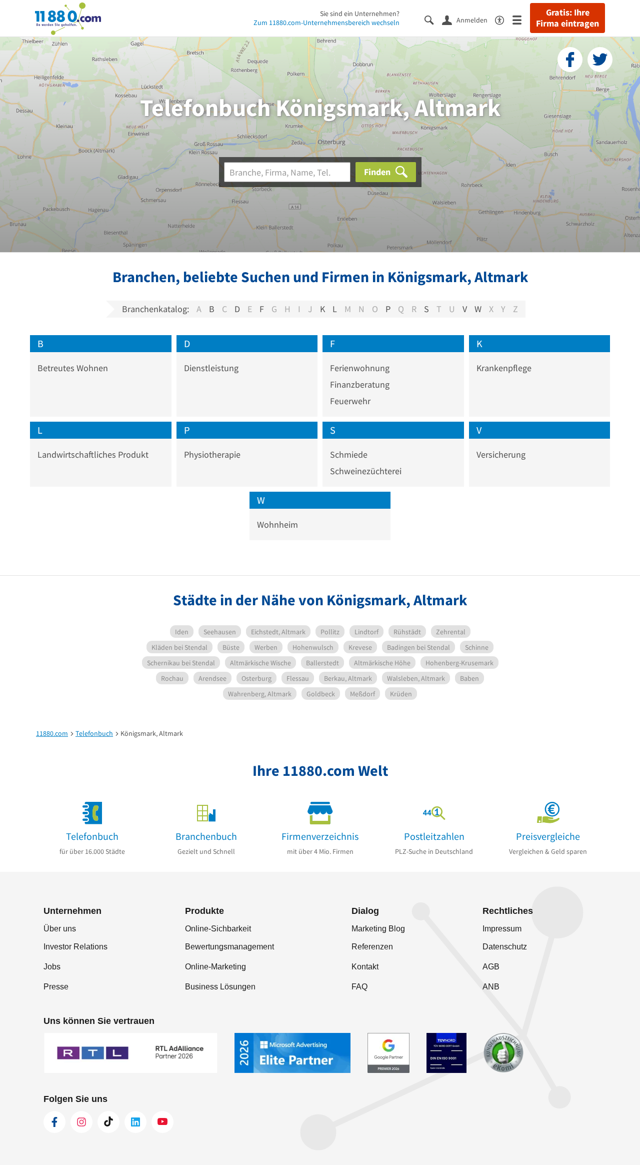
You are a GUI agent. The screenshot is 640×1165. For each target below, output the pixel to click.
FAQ (360, 986)
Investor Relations (76, 946)
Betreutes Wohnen (73, 368)
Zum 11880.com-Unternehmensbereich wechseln (327, 22)
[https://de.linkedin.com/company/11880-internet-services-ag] (135, 1122)
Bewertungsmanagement (229, 946)
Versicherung (501, 454)
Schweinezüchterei (366, 471)
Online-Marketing (215, 966)
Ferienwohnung (360, 368)
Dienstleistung (211, 368)
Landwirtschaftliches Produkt (93, 454)
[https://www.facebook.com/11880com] (55, 1122)
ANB (491, 986)
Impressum (502, 928)
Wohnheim (277, 524)
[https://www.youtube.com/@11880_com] (163, 1122)
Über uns (60, 928)
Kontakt (365, 966)
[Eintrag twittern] (600, 59)
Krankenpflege (504, 368)
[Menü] (521, 19)
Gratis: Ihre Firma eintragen (567, 18)
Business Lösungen (220, 986)
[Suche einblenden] (433, 19)
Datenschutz (504, 946)
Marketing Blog (378, 928)
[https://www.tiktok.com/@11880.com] (109, 1122)
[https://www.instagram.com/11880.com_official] (81, 1122)
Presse (56, 986)
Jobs (52, 966)
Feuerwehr (350, 401)
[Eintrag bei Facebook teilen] (570, 59)
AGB (491, 966)
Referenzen (372, 946)
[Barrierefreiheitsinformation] (503, 19)
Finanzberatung (360, 384)
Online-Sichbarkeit (218, 928)
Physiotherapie (212, 454)
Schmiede (349, 454)
